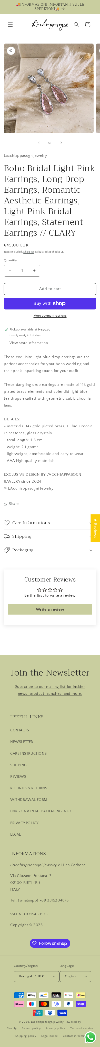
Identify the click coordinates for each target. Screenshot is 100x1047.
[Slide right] (61, 142)
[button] (10, 24)
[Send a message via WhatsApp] (90, 1037)
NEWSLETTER (21, 742)
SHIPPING (18, 765)
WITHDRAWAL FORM (28, 800)
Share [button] (14, 504)
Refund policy (31, 1028)
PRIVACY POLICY (24, 823)
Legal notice (49, 1036)
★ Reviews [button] (95, 528)
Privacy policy (55, 1028)
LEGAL (15, 835)
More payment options (50, 315)
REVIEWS (18, 777)
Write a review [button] (50, 609)
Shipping (28, 252)
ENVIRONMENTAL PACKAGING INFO (41, 811)
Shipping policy (26, 1036)
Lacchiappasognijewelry (47, 1021)
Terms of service (81, 1028)
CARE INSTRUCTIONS (28, 754)
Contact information (76, 1036)
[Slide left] (38, 142)
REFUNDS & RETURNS (28, 788)
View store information (28, 343)
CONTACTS (19, 730)
